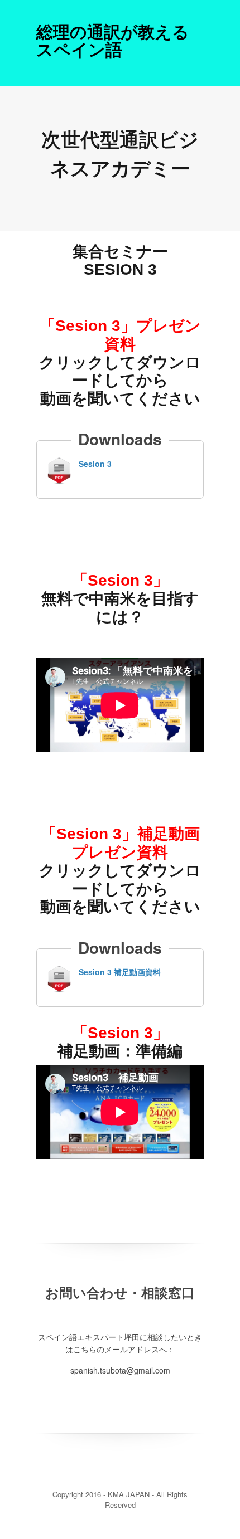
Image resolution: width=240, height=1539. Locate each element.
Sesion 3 (95, 463)
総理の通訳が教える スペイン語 (112, 40)
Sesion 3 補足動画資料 (120, 971)
